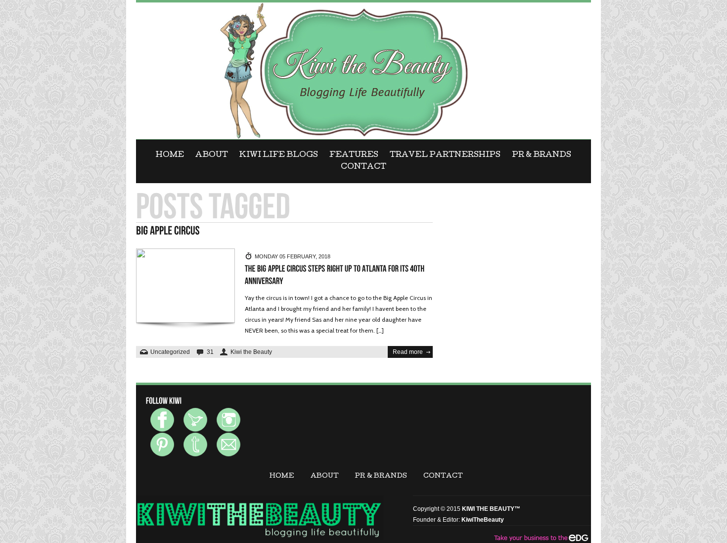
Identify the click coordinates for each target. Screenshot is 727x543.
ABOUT (211, 155)
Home (170, 155)
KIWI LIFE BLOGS (278, 155)
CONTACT (363, 167)
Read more (408, 351)
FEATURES (353, 155)
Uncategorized (170, 351)
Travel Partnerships (445, 155)
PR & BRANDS (541, 155)
